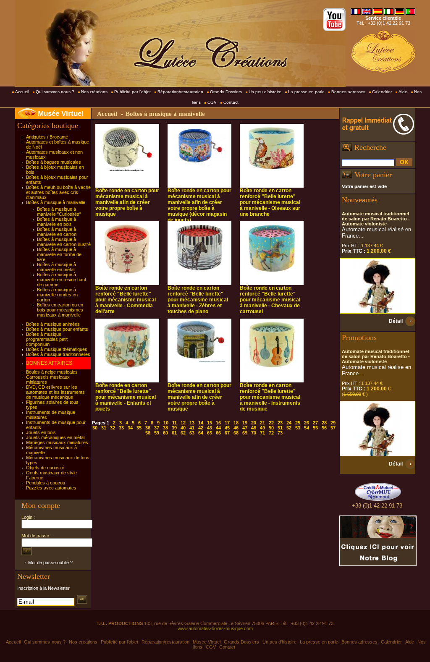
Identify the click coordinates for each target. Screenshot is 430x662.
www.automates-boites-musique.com (215, 628)
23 (280, 422)
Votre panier (373, 174)
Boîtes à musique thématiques (56, 349)
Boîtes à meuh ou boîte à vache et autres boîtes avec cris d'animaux (58, 192)
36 (147, 427)
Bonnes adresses (348, 91)
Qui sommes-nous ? (55, 91)
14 (200, 422)
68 (236, 432)
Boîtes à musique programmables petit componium (47, 339)
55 (315, 427)
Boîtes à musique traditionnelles (58, 354)
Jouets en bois (41, 432)
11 (174, 422)
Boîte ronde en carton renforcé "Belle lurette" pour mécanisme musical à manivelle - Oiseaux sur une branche (270, 202)
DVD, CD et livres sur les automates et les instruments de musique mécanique (55, 392)
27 (315, 422)
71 (262, 432)
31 (103, 427)
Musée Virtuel (61, 114)
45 (227, 427)
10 (165, 422)
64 (200, 432)
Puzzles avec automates (51, 487)
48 (253, 427)
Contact (231, 102)
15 (209, 422)
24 (288, 422)
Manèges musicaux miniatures (57, 442)
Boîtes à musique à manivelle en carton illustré (64, 242)
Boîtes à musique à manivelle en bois (56, 222)
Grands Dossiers (226, 91)
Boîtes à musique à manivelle (55, 202)
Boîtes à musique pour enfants (57, 329)
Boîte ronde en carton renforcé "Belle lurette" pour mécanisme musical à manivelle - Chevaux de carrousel (270, 299)
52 (288, 427)
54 (306, 427)
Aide (403, 91)
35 (139, 427)
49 (262, 427)
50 (271, 427)
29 (333, 422)
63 (191, 432)
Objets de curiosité (45, 467)
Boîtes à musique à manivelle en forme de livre (59, 254)
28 (324, 422)
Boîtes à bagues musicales (53, 162)
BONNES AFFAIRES (49, 363)
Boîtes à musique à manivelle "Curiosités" (59, 212)
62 (183, 432)
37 (156, 427)
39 (174, 427)
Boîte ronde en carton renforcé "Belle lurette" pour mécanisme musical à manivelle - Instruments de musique (270, 397)
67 (227, 432)
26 (306, 422)
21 (262, 422)
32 (112, 427)
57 (333, 427)
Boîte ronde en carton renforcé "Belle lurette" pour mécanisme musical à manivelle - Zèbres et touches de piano (198, 299)
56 (324, 427)
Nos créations (94, 91)
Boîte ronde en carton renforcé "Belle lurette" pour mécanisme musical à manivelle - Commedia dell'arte (125, 299)
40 (183, 427)
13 (191, 422)
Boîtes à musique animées (53, 324)
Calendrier (382, 91)
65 (209, 432)
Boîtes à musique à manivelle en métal (56, 267)
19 (244, 422)
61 (174, 432)
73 (280, 432)
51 (280, 427)
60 (165, 432)
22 (271, 422)
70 (253, 432)
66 (218, 432)
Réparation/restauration (180, 91)
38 (165, 427)
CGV (212, 102)
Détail (396, 321)
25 (297, 422)
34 (130, 427)
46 (236, 427)
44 (218, 427)
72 (271, 432)
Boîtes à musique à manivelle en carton (56, 232)
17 (227, 422)
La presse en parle (306, 91)
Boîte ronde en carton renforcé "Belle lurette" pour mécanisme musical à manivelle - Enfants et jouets (125, 397)
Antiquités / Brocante (47, 136)
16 (218, 422)
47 (244, 427)
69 (244, 432)
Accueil (22, 91)
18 (236, 422)
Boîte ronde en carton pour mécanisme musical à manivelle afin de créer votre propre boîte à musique (127, 202)
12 (183, 422)
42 (200, 427)
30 (94, 427)
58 (147, 432)
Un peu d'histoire (265, 91)
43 (209, 427)
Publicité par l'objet (132, 91)
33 (121, 427)
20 (253, 422)
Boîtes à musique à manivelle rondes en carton (57, 294)
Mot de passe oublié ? (50, 562)
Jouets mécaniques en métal (55, 437)
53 (297, 427)
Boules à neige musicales (52, 371)
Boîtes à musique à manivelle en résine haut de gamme (61, 279)
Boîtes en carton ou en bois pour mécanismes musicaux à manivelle (60, 309)
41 (191, 427)
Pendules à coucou (45, 482)
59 (156, 432)
